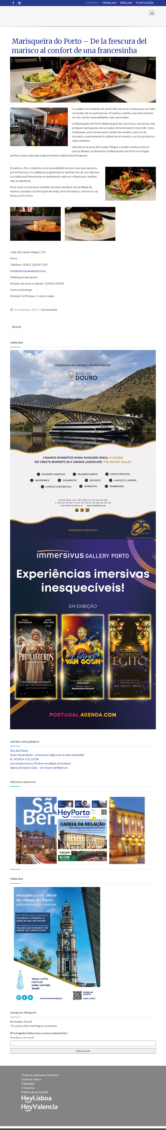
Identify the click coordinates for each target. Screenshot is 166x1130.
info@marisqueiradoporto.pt (28, 271)
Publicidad (27, 1083)
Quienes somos (31, 1079)
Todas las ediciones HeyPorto (40, 1075)
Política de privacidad (34, 1092)
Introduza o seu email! (22, 1037)
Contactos (28, 1087)
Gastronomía (49, 309)
